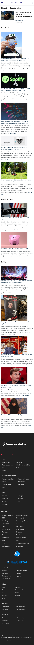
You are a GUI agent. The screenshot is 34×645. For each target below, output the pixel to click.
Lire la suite (11, 71)
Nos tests (6, 603)
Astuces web (6, 462)
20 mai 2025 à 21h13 (20, 22)
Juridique (20, 621)
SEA (3, 540)
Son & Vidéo (6, 546)
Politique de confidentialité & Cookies (10, 637)
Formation (5, 532)
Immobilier (21, 484)
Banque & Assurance (24, 479)
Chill (4, 584)
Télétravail (5, 623)
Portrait (4, 501)
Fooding (18, 573)
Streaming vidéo (20, 590)
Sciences (5, 504)
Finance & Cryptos (9, 476)
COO (17, 523)
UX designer (20, 546)
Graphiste (19, 532)
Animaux (4, 570)
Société (5, 493)
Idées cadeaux (20, 609)
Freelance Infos (17, 3)
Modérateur (19, 535)
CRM (3, 526)
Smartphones (20, 607)
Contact (11, 636)
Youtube (17, 595)
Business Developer (22, 515)
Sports (18, 576)
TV (3, 593)
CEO (3, 518)
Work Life (5, 615)
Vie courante (6, 579)
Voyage (4, 595)
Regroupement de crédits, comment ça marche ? (15, 248)
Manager (4, 535)
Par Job (4, 512)
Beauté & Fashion (21, 570)
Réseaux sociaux (7, 468)
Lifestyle (5, 567)
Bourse (4, 482)
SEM (17, 540)
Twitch (17, 593)
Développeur (6, 529)
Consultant (5, 523)
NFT (3, 487)
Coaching (5, 521)
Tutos (4, 470)
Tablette (5, 609)
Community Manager (22, 521)
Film (3, 587)
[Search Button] (32, 2)
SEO (3, 543)
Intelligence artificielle (23, 465)
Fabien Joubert (19, 20)
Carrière (4, 618)
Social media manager (23, 543)
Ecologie (20, 496)
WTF (3, 598)
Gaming (17, 587)
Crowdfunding (22, 482)
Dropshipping (20, 529)
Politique (5, 12)
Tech (3, 459)
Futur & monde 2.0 (7, 465)
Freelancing (20, 618)
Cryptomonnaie (6, 484)
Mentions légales (27, 637)
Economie (5, 496)
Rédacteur (5, 537)
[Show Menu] (2, 2)
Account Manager (7, 515)
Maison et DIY (6, 576)
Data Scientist (20, 526)
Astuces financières (8, 479)
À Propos (3, 636)
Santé (19, 501)
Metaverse (19, 468)
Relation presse (21, 537)
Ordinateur (5, 607)
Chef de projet (20, 518)
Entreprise (19, 462)
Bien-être (5, 573)
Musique (4, 590)
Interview (5, 498)
